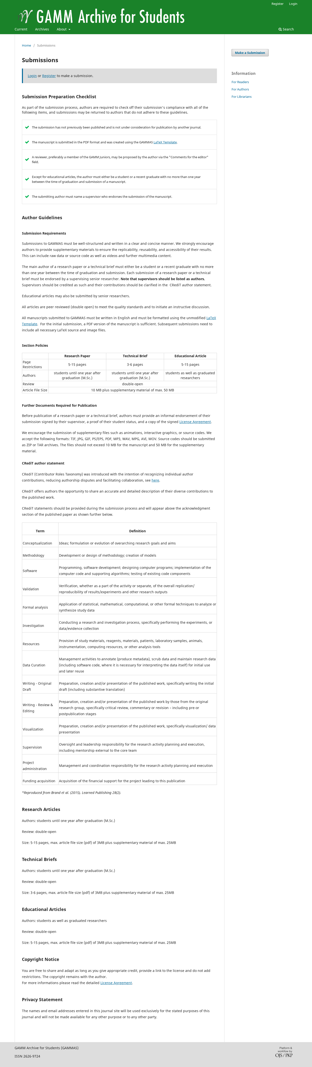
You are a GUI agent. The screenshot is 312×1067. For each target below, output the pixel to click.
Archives (42, 29)
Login (293, 3)
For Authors (240, 89)
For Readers (240, 82)
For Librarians (242, 96)
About (62, 29)
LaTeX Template (165, 142)
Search (288, 29)
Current (21, 29)
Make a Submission (250, 52)
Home (26, 45)
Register (277, 3)
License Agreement (195, 421)
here (155, 480)
